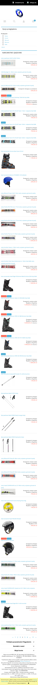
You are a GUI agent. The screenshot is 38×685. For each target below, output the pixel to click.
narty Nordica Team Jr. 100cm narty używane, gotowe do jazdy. (17, 247)
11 (33, 637)
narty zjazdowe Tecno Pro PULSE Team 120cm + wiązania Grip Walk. (18, 138)
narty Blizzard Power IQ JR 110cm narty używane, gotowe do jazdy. (18, 193)
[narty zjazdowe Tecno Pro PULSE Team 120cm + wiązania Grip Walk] (8, 128)
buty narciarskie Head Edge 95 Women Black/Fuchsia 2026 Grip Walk (19, 276)
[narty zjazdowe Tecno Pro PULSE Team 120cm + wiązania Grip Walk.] (8, 141)
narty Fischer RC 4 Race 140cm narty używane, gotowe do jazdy (17, 575)
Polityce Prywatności (25, 661)
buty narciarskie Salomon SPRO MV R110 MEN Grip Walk (16, 338)
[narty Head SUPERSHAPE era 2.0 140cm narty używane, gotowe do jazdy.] (8, 492)
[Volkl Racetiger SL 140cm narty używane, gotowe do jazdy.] (8, 76)
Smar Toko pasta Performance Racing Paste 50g (13, 500)
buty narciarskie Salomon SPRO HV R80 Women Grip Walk (16, 316)
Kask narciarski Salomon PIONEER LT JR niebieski (13, 175)
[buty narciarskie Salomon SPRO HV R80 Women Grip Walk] (8, 325)
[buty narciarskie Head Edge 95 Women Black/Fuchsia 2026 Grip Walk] (8, 285)
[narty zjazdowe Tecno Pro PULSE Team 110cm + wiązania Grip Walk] (8, 114)
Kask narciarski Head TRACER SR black (11, 519)
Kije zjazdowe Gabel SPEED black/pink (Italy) (12, 437)
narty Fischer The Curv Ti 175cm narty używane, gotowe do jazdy (18, 234)
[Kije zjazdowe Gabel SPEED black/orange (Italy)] (8, 424)
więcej (3, 47)
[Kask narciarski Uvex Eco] (8, 548)
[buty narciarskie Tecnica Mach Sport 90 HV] (8, 161)
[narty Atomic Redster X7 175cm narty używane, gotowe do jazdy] (8, 565)
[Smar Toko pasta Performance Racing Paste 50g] (8, 507)
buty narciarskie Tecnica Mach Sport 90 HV (12, 151)
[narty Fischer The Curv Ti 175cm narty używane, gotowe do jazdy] (8, 237)
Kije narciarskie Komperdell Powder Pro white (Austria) (15, 374)
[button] (5, 21)
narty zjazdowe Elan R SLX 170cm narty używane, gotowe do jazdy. (18, 625)
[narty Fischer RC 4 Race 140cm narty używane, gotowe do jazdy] (8, 578)
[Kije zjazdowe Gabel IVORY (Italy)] (8, 402)
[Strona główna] (19, 12)
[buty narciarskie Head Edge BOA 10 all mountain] (8, 612)
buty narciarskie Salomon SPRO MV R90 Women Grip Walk (16, 356)
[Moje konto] (24, 21)
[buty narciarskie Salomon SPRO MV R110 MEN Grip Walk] (8, 344)
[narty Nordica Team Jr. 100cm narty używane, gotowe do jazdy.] (8, 252)
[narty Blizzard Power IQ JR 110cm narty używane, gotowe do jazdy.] (8, 198)
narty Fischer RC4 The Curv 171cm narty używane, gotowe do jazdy (18, 207)
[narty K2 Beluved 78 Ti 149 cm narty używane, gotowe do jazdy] (8, 89)
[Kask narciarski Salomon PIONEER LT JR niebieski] (8, 182)
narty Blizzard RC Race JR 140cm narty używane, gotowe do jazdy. (18, 458)
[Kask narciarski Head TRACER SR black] (8, 527)
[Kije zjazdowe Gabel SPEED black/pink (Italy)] (8, 446)
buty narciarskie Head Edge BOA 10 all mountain (13, 603)
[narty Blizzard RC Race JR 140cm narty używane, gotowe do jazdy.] (8, 462)
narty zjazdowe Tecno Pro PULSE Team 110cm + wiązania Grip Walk (18, 111)
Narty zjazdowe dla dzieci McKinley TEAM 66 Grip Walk (15, 97)
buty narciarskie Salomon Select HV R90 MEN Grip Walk (15, 298)
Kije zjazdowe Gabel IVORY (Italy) (9, 393)
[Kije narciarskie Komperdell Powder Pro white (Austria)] (8, 381)
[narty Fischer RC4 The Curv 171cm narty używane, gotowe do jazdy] (8, 210)
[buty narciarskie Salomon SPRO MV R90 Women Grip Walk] (8, 362)
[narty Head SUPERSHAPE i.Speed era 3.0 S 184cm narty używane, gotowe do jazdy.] (8, 594)
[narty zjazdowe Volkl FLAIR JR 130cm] (8, 63)
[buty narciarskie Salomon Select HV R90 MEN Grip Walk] (8, 305)
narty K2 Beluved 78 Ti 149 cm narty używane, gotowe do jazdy (17, 85)
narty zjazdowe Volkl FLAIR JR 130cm (10, 58)
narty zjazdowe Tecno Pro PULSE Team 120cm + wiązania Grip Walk (18, 124)
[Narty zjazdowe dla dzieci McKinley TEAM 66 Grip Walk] (8, 102)
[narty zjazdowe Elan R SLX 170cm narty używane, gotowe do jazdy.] (8, 629)
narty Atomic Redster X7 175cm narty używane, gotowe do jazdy (18, 561)
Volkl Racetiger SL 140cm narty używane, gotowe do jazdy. (16, 72)
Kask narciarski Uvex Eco (7, 540)
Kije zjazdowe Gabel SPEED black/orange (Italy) (13, 415)
